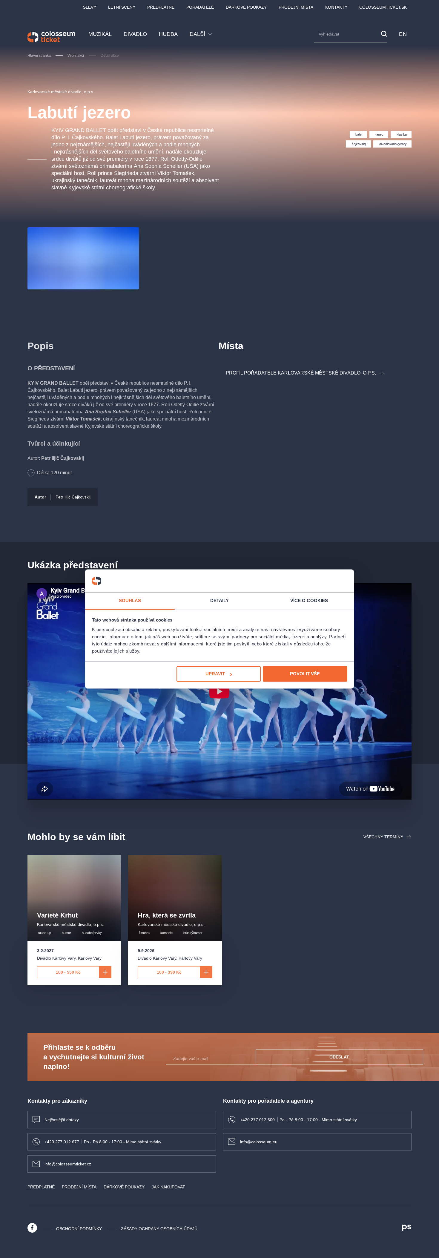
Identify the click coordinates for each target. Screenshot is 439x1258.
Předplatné (160, 7)
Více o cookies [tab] (309, 600)
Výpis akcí (75, 55)
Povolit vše (305, 673)
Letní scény (121, 7)
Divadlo (135, 34)
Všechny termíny (383, 836)
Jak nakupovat (168, 1187)
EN (403, 34)
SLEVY (89, 7)
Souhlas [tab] (130, 600)
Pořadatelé (200, 7)
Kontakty (336, 7)
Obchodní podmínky (79, 1228)
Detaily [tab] (219, 600)
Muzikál (100, 34)
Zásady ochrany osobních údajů (159, 1228)
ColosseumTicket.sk (383, 7)
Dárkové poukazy (246, 7)
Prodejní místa (296, 7)
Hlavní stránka (39, 55)
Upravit (215, 673)
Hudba (168, 34)
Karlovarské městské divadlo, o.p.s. (60, 91)
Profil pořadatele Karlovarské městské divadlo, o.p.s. (301, 372)
